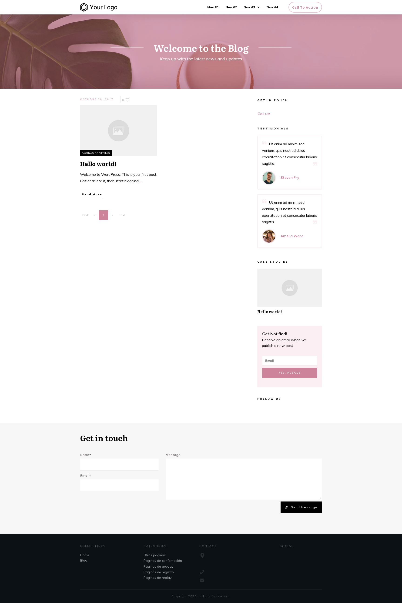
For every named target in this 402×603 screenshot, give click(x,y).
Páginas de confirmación (163, 561)
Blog (83, 560)
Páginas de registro (159, 572)
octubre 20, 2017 (97, 99)
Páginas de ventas (96, 153)
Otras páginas (155, 555)
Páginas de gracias (158, 566)
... (141, 181)
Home (85, 555)
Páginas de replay (157, 578)
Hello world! (289, 294)
